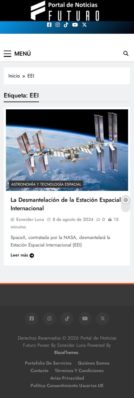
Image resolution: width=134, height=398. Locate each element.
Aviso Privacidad (67, 378)
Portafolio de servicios (48, 363)
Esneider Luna (30, 219)
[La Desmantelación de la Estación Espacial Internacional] (67, 150)
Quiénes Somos (93, 363)
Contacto (39, 370)
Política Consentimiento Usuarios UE (67, 385)
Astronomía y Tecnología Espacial (46, 184)
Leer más (19, 255)
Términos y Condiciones (79, 370)
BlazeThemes (66, 352)
